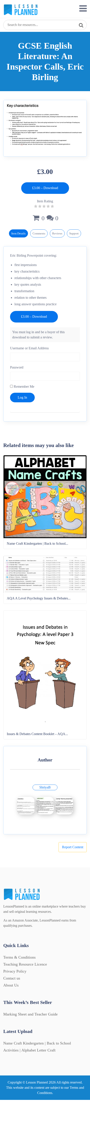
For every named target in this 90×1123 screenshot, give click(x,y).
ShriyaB (45, 787)
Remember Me (23, 386)
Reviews (57, 233)
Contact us (11, 978)
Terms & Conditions (19, 957)
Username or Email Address (29, 348)
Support (74, 233)
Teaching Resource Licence (25, 964)
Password (16, 367)
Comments (39, 233)
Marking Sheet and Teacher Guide (30, 1014)
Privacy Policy (14, 971)
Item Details (18, 233)
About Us (11, 985)
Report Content (72, 847)
